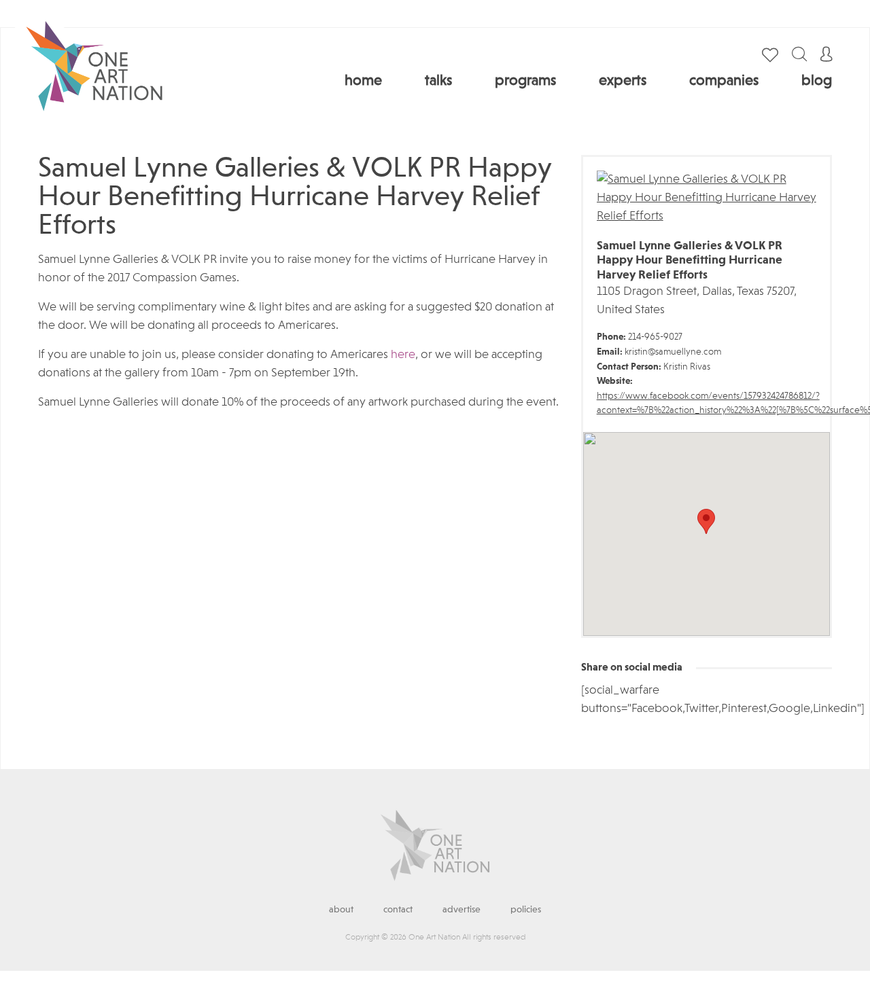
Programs (525, 80)
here (403, 355)
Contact (398, 909)
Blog (816, 80)
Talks (438, 80)
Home (363, 80)
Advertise (461, 909)
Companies (724, 80)
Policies (525, 909)
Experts (622, 80)
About (341, 909)
